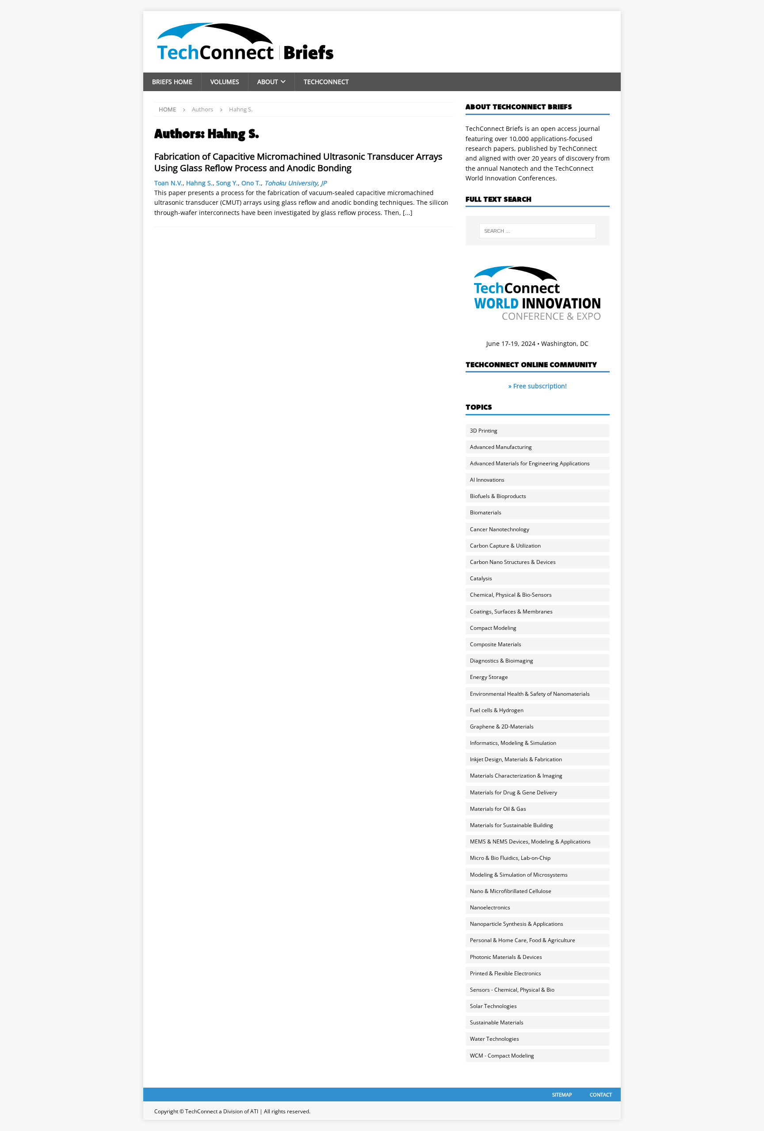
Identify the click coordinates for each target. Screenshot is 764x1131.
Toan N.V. (168, 183)
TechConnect (326, 81)
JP (323, 183)
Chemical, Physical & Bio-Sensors (511, 594)
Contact (601, 1094)
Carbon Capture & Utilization (505, 545)
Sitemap (562, 1094)
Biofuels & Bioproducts (498, 496)
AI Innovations (487, 479)
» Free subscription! (537, 386)
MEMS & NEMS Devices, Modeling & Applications (530, 841)
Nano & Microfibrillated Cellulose (510, 891)
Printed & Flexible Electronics (505, 973)
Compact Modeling (493, 628)
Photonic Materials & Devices (506, 957)
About (267, 81)
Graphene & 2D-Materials (502, 726)
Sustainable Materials (496, 1022)
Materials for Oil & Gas (498, 809)
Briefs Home (172, 81)
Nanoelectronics (490, 907)
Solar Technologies (493, 1006)
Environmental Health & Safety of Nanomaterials (530, 694)
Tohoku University (290, 183)
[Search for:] (538, 230)
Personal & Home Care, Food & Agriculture (522, 940)
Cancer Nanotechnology (499, 529)
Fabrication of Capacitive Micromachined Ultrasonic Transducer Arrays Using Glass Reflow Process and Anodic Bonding (298, 162)
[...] (408, 212)
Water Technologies (494, 1039)
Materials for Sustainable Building (511, 825)
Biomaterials (485, 512)
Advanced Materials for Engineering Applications (530, 463)
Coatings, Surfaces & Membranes (511, 611)
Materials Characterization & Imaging (516, 775)
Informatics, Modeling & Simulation (513, 743)
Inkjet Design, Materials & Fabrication (516, 759)
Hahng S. (199, 183)
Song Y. (227, 183)
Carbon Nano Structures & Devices (513, 562)
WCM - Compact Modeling (502, 1055)
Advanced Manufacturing (501, 447)
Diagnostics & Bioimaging (501, 660)
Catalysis (481, 578)
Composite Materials (495, 644)
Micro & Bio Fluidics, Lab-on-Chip (510, 858)
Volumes (224, 81)
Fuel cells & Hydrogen (496, 710)
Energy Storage (489, 677)
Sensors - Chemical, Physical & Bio (512, 989)
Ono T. (251, 183)
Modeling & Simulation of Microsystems (519, 874)
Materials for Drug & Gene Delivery (513, 792)
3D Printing (483, 430)
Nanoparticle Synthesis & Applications (516, 924)
